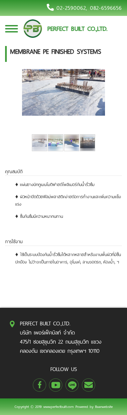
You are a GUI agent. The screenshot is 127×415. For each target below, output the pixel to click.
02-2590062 (71, 8)
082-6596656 (106, 8)
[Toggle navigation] (11, 32)
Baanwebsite (104, 407)
